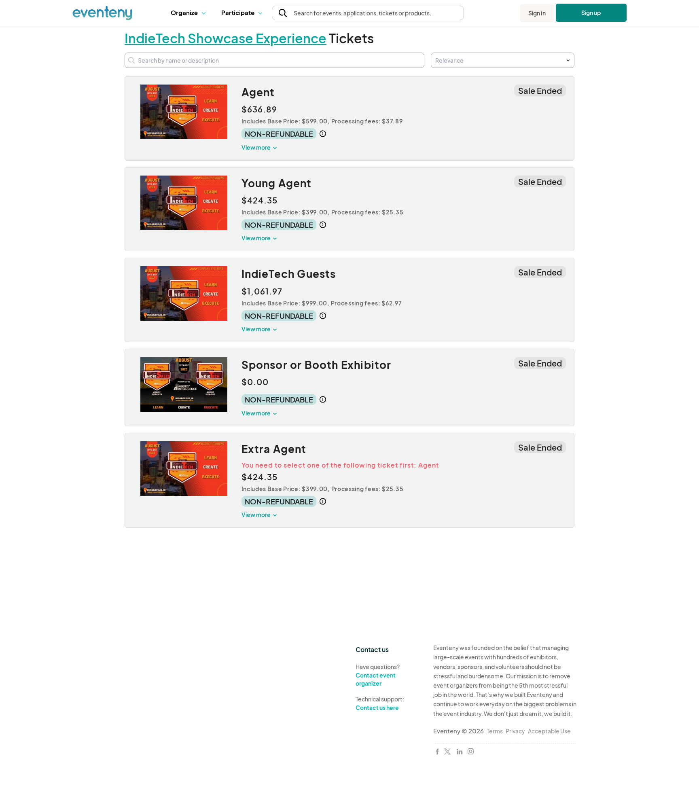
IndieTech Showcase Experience (225, 38)
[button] (190, 12)
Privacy (515, 731)
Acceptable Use (549, 731)
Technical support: (380, 703)
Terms (495, 731)
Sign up (591, 12)
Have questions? (378, 675)
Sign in (537, 13)
